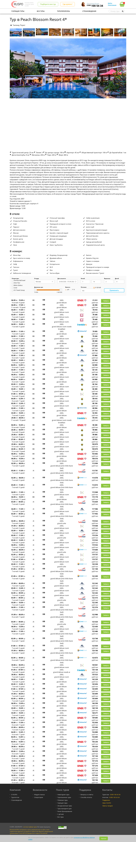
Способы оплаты (86, 797)
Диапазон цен (38, 287)
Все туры (60, 817)
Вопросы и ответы (87, 795)
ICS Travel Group (19, 290)
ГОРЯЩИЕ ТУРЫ (17, 11)
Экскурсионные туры (64, 806)
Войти (110, 3)
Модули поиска (39, 795)
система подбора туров (30, 827)
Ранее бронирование (64, 811)
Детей (117, 278)
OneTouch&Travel (19, 280)
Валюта (67, 287)
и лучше (98, 287)
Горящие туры (62, 803)
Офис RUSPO (106, 803)
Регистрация (112, 5)
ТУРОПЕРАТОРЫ (63, 11)
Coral (15, 288)
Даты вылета (62, 278)
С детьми (60, 814)
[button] (124, 68)
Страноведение (16, 800)
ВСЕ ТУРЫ (41, 11)
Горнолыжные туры (64, 797)
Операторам (38, 797)
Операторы (15, 278)
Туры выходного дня (64, 809)
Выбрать (106, 301)
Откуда (36, 278)
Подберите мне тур (48, 4)
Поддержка (106, 800)
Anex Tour (17, 283)
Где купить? (67, 4)
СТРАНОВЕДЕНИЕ (89, 11)
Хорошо (103, 838)
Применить (114, 290)
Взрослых (107, 278)
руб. (68, 289)
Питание (83, 287)
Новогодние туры (63, 795)
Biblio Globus (18, 285)
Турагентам (15, 797)
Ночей (83, 278)
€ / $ (73, 289)
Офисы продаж (107, 806)
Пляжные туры (62, 800)
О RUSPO (14, 795)
